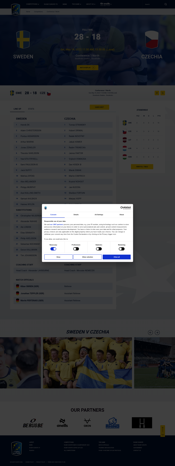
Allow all (117, 257)
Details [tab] (76, 214)
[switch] (76, 248)
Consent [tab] (53, 214)
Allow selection (87, 257)
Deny (58, 257)
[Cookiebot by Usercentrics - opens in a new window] (122, 207)
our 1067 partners (56, 224)
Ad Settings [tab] (99, 214)
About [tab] (122, 214)
